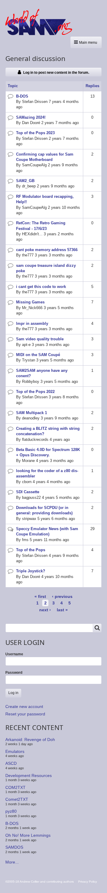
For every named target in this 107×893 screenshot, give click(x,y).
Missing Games (30, 302)
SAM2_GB (25, 180)
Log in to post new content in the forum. (56, 72)
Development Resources (28, 775)
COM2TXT (15, 787)
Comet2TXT (16, 799)
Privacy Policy (87, 881)
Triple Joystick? (30, 571)
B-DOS (22, 96)
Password (13, 672)
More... (12, 862)
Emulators (14, 751)
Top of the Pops (30, 550)
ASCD (11, 763)
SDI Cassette (27, 492)
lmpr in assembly (32, 323)
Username (14, 654)
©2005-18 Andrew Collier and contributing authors (39, 881)
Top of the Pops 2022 (35, 391)
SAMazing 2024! (30, 117)
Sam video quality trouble (40, 339)
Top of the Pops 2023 (35, 133)
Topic (13, 86)
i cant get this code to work (41, 286)
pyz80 (11, 811)
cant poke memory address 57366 (47, 249)
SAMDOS (14, 847)
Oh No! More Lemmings (28, 835)
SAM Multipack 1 (31, 413)
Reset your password (25, 714)
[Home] (41, 22)
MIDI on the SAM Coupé (38, 354)
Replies (92, 86)
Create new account (24, 706)
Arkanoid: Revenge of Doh (30, 739)
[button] (86, 42)
